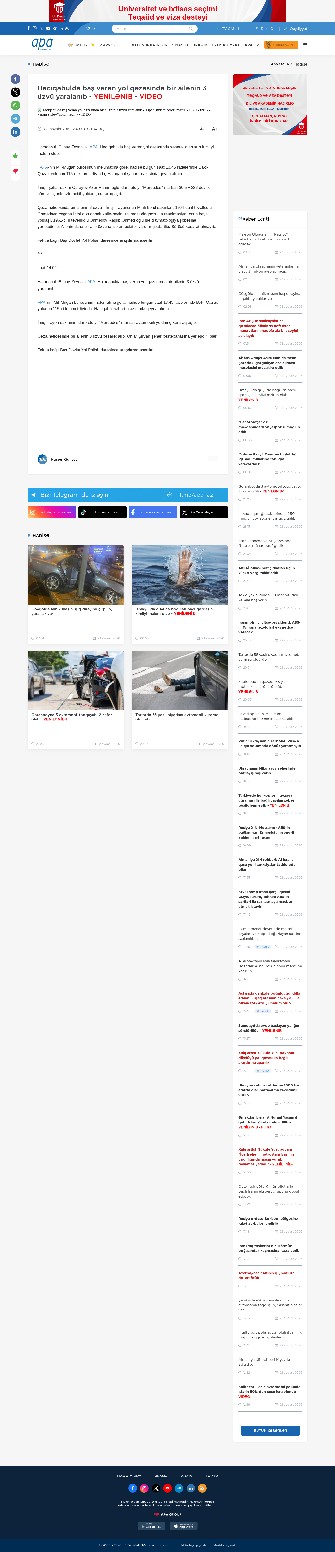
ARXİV (187, 1476)
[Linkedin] (61, 28)
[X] (41, 28)
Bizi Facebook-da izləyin (155, 512)
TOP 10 (212, 1476)
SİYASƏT (180, 45)
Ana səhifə (280, 64)
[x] (156, 1489)
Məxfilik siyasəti (224, 1545)
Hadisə (300, 64)
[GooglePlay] (152, 1526)
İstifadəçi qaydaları (194, 1545)
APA (94, 147)
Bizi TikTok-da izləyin (103, 512)
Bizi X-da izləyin (201, 512)
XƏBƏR (200, 45)
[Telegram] (55, 28)
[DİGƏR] (302, 45)
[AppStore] (184, 1526)
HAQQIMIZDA (129, 1476)
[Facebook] (29, 28)
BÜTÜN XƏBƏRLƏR (148, 45)
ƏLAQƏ (161, 1476)
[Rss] (67, 28)
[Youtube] (48, 28)
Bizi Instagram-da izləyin (55, 512)
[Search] (191, 29)
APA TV (252, 45)
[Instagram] (35, 28)
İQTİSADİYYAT (226, 45)
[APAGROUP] (167, 1514)
